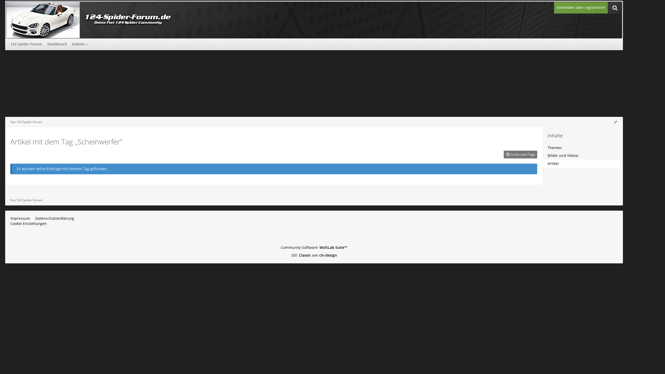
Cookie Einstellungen (28, 223)
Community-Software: (314, 247)
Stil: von (314, 255)
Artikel (553, 163)
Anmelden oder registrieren (581, 7)
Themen (555, 147)
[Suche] (615, 8)
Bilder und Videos (563, 155)
